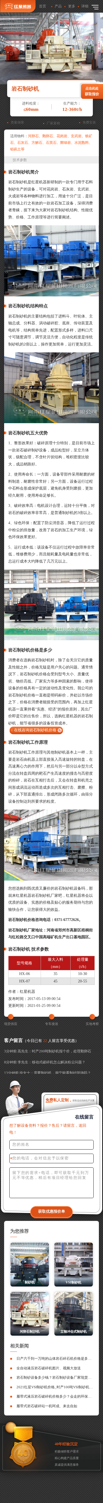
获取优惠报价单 (51, 1211)
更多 (71, 6)
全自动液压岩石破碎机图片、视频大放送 (48, 1368)
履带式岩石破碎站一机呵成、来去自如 (46, 1406)
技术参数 (20, 160)
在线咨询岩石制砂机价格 (35, 730)
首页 (42, 6)
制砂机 (30, 1282)
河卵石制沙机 (30, 1331)
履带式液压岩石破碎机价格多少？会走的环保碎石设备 (54, 1396)
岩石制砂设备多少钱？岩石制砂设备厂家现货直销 (54, 1377)
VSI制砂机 (73, 1282)
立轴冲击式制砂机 (73, 1331)
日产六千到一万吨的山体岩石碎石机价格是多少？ (54, 1358)
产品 (58, 6)
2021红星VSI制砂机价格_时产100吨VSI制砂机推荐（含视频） (54, 1387)
